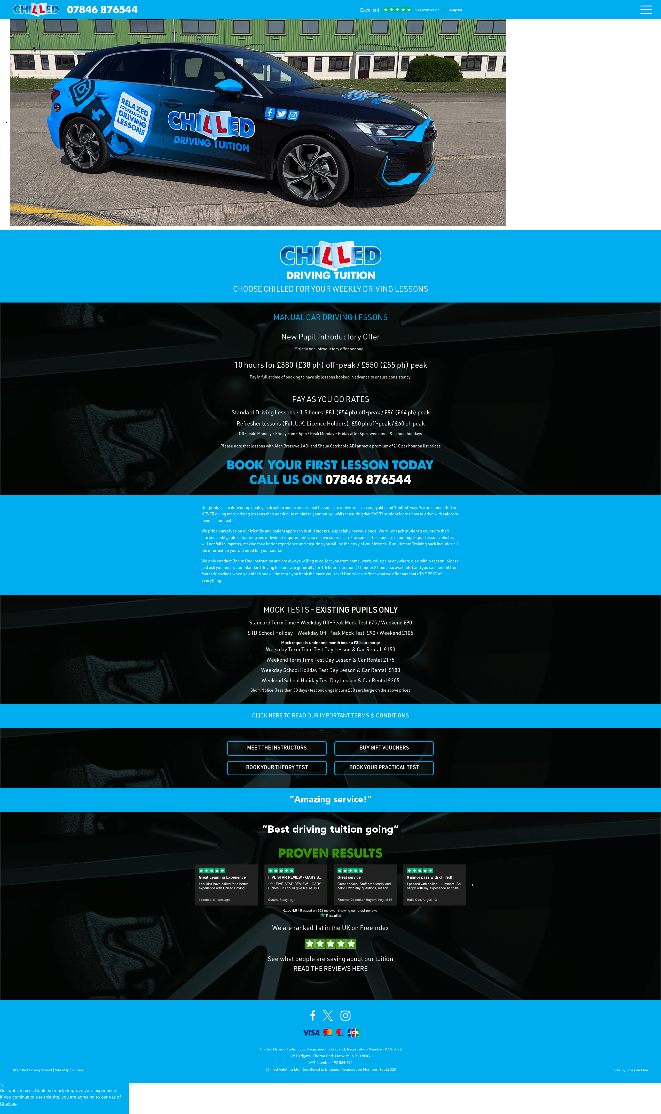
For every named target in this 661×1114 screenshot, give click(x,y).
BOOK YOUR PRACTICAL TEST (384, 768)
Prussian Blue (637, 1070)
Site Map (62, 1070)
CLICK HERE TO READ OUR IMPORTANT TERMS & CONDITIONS (330, 716)
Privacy (78, 1070)
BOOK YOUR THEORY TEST (277, 768)
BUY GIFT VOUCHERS (384, 748)
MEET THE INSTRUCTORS (277, 748)
